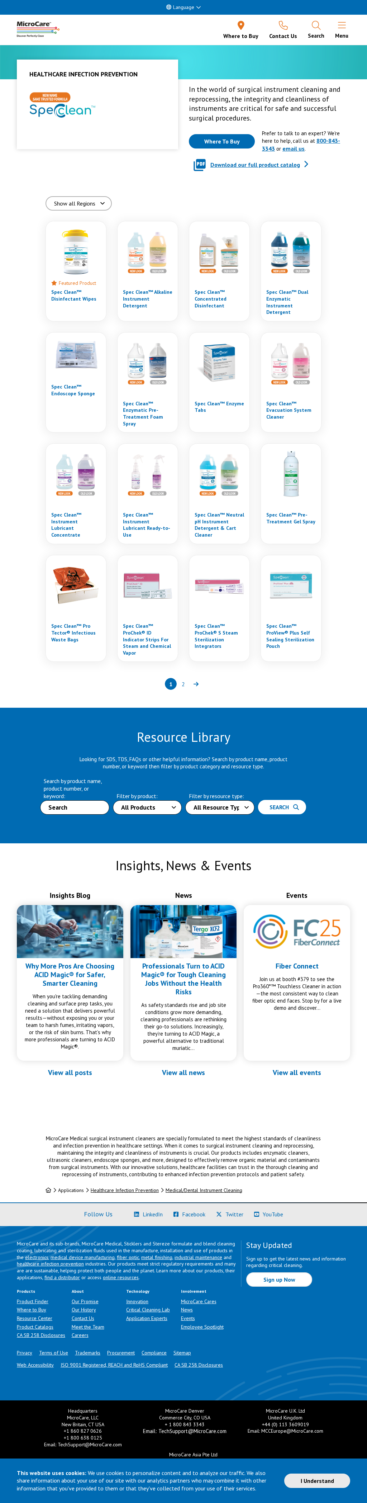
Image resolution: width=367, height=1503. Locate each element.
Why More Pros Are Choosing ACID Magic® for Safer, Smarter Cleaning (69, 974)
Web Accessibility (35, 1365)
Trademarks (87, 1352)
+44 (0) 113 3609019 (285, 1424)
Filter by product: (137, 796)
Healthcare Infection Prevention (125, 1190)
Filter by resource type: (216, 796)
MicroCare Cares (198, 1301)
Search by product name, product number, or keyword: (73, 788)
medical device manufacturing (83, 1257)
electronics (36, 1257)
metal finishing (156, 1257)
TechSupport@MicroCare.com (90, 1444)
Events (188, 1318)
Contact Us (83, 1318)
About (78, 1291)
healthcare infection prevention (50, 1264)
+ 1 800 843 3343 (185, 1424)
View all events (297, 1072)
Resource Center (34, 1318)
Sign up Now (279, 1279)
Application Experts (146, 1318)
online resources (121, 1277)
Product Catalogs (35, 1327)
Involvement (193, 1291)
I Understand (317, 1480)
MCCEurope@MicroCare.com (292, 1431)
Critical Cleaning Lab (148, 1309)
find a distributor (62, 1277)
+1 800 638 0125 (83, 1437)
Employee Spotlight (202, 1327)
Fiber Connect (297, 966)
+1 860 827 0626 (83, 1431)
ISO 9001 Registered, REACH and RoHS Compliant (114, 1365)
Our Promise (85, 1301)
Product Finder (32, 1301)
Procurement (121, 1352)
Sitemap (182, 1352)
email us (293, 148)
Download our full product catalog (255, 164)
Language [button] (183, 7)
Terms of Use (53, 1352)
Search (281, 807)
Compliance (154, 1352)
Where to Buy (31, 1309)
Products (26, 1291)
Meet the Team (88, 1327)
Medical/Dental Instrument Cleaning (204, 1190)
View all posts (70, 1072)
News (187, 1309)
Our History (84, 1309)
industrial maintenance (198, 1257)
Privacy (24, 1352)
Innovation (137, 1301)
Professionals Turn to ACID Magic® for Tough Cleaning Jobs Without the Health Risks (183, 978)
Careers (80, 1335)
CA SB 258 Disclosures (41, 1335)
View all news (183, 1072)
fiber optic (128, 1257)
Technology (137, 1291)
